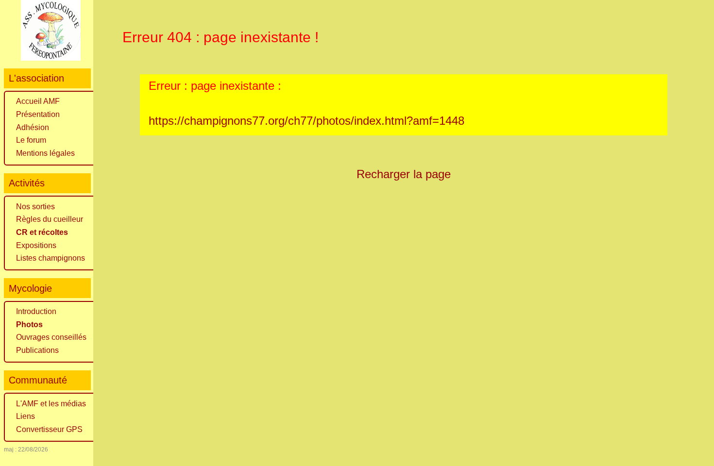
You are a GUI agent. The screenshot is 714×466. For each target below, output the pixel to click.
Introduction (36, 311)
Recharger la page (404, 174)
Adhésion (32, 127)
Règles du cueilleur (49, 219)
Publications (37, 350)
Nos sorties (35, 206)
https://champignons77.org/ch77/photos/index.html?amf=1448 (306, 120)
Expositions (36, 245)
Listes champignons (50, 258)
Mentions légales (45, 153)
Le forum (31, 140)
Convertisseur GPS (49, 429)
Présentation (38, 114)
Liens (25, 416)
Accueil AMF (38, 101)
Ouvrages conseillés (51, 337)
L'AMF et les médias (51, 403)
